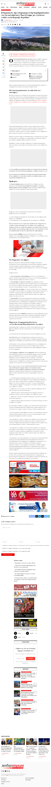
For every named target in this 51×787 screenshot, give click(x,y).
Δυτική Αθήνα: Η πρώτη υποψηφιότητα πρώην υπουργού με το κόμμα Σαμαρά (6, 749)
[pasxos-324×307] (24, 607)
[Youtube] (19, 637)
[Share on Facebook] (8, 24)
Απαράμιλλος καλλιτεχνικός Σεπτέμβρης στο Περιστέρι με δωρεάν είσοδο (28, 712)
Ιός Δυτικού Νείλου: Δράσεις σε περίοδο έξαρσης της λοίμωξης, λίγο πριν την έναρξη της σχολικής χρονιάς (25, 579)
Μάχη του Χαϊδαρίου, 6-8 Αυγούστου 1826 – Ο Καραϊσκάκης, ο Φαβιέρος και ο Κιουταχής (29, 686)
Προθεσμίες (14, 77)
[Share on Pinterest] (3, 64)
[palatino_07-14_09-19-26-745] (28, 481)
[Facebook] (19, 633)
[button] (2, 4)
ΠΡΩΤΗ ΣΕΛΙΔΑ (7, 10)
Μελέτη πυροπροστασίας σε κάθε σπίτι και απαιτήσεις (18, 74)
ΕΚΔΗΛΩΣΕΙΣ (24, 708)
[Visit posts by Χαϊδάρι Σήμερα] (2, 20)
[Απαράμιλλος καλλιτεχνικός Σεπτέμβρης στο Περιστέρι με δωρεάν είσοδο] (17, 711)
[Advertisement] (28, 115)
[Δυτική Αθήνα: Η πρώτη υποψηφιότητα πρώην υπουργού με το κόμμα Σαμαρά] (6, 741)
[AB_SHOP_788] (28, 467)
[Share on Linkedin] (3, 67)
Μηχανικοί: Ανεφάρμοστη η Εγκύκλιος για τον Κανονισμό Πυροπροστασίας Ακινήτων (35, 77)
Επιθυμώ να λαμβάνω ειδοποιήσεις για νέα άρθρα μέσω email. (16, 551)
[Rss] (9, 771)
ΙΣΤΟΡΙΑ (23, 672)
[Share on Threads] (13, 24)
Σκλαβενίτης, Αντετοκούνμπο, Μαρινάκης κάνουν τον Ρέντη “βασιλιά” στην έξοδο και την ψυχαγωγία (44, 750)
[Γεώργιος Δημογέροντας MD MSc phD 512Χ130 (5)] (28, 507)
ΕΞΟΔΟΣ (28, 708)
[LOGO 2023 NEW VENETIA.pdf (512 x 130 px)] (28, 495)
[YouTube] (6, 771)
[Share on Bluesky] (15, 24)
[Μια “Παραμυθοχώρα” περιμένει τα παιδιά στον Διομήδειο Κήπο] (19, 741)
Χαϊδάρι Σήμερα (8, 20)
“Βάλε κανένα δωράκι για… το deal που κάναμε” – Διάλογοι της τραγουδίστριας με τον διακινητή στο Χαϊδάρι (31, 750)
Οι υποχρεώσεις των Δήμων (36, 73)
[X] (4, 771)
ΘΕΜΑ (3, 10)
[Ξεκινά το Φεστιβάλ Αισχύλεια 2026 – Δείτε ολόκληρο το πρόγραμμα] (17, 703)
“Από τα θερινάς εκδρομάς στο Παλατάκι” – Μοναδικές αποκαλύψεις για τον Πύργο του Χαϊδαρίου (28, 676)
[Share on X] (10, 24)
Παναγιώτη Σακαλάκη (19, 775)
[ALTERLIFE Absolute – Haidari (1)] (25, 622)
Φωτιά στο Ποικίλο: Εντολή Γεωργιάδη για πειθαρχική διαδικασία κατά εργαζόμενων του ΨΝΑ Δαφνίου (29, 695)
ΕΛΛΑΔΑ (23, 690)
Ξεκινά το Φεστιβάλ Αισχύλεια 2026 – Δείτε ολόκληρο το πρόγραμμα (28, 703)
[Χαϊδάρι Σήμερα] (25, 4)
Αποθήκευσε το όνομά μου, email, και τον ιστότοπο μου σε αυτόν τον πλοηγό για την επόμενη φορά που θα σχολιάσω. (26, 545)
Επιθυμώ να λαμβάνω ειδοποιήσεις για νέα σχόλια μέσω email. (16, 548)
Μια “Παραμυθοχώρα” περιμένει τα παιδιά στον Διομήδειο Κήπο (19, 749)
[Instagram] (31, 633)
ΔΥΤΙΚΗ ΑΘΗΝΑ (24, 681)
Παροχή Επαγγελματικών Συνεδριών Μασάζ (25, 563)
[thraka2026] (25, 587)
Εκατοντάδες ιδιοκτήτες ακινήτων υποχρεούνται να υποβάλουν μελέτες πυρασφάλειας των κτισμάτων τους (28, 102)
